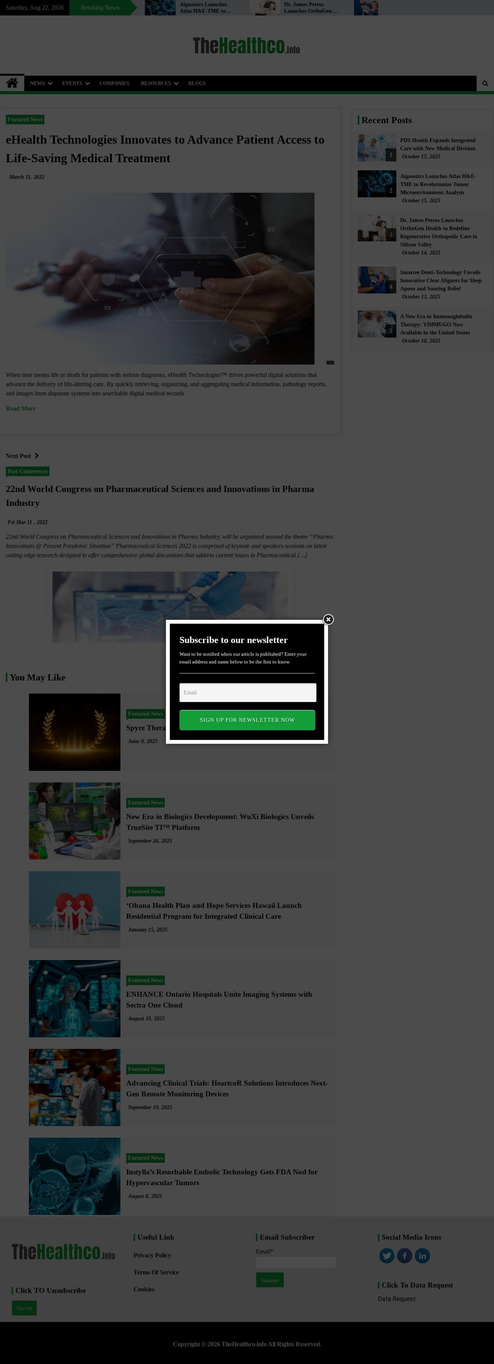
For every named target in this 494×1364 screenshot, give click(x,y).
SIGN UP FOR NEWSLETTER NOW (247, 720)
